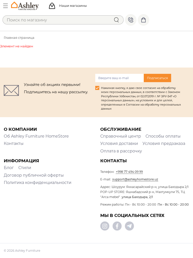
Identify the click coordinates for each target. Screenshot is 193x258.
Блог (9, 167)
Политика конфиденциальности (37, 182)
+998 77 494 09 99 (130, 20)
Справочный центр (120, 136)
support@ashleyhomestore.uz (135, 179)
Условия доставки (119, 143)
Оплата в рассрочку (121, 151)
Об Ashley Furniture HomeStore (36, 136)
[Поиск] (116, 19)
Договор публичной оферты (34, 175)
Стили (24, 167)
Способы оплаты (163, 136)
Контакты (14, 143)
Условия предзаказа (163, 143)
